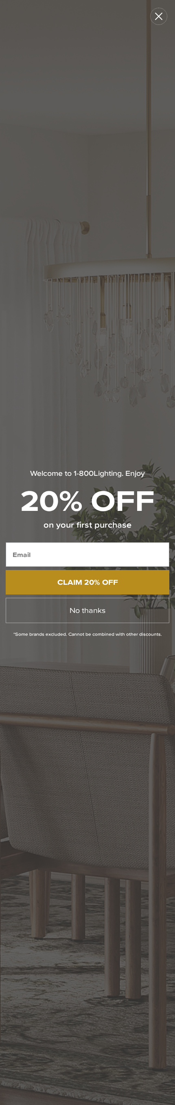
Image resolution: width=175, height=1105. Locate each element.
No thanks (87, 610)
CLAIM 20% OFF (87, 582)
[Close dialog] (159, 16)
